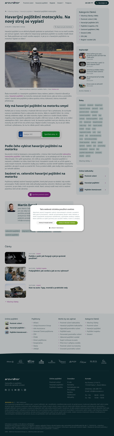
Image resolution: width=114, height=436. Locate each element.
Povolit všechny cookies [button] (67, 222)
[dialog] (57, 218)
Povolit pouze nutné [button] (46, 222)
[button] (57, 228)
